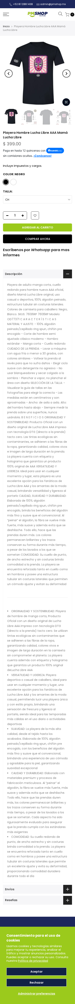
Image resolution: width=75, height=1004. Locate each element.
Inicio (6, 26)
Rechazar (37, 983)
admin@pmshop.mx (53, 4)
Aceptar (36, 972)
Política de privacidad (33, 961)
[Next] (66, 73)
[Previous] (9, 73)
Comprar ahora (37, 239)
